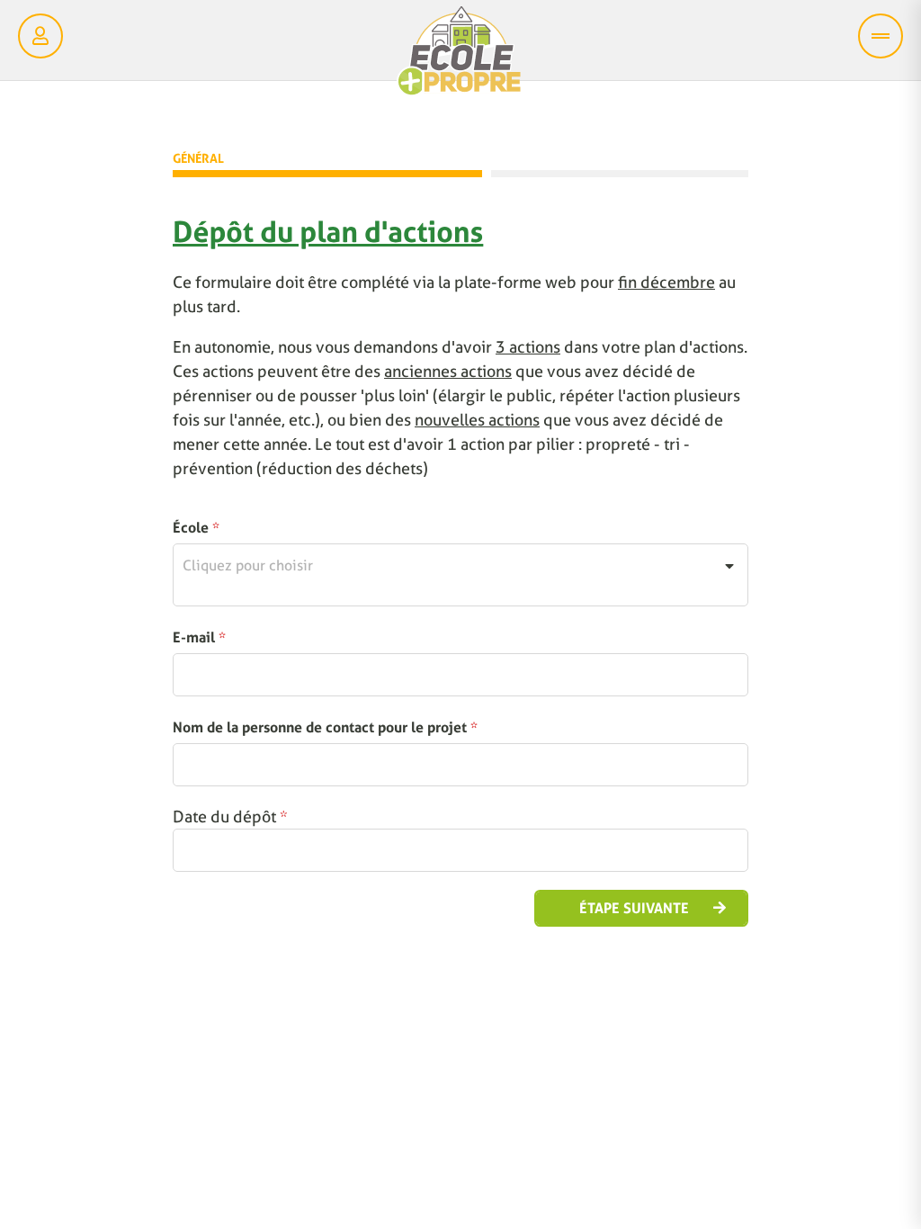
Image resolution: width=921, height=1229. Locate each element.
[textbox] (460, 566)
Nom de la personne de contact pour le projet (325, 727)
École (196, 527)
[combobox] (460, 574)
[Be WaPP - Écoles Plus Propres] (459, 55)
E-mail (199, 637)
